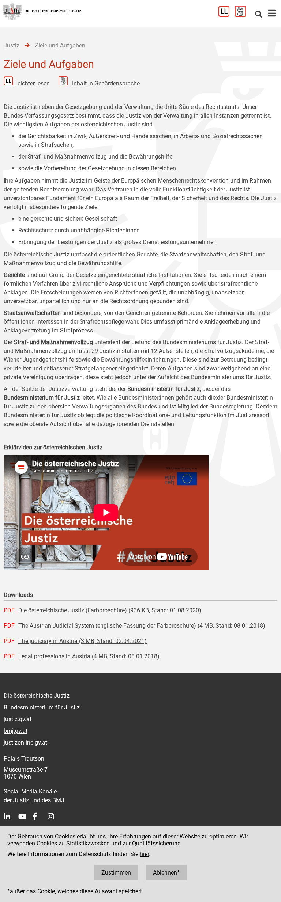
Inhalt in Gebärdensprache (106, 83)
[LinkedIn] (11, 816)
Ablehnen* (166, 872)
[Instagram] (55, 816)
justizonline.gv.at (25, 742)
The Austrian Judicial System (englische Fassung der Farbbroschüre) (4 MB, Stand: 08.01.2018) (141, 625)
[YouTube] (25, 816)
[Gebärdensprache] (243, 14)
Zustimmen (116, 872)
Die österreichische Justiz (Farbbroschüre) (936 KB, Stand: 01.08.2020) (109, 610)
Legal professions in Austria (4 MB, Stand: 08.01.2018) (89, 656)
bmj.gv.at (15, 730)
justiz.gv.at (17, 719)
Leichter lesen (32, 83)
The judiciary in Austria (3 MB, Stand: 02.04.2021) (82, 641)
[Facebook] (40, 816)
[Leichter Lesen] (226, 14)
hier (144, 853)
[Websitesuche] (258, 14)
